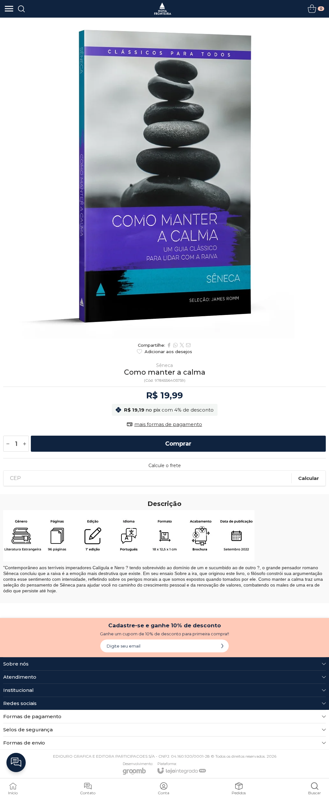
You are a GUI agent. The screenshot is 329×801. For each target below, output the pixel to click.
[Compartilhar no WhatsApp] (175, 345)
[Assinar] (222, 646)
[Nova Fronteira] (162, 9)
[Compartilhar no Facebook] (169, 345)
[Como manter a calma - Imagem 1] (164, 178)
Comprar (178, 443)
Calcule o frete (164, 465)
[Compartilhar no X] (182, 345)
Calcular (308, 478)
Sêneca (164, 365)
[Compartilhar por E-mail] (188, 345)
